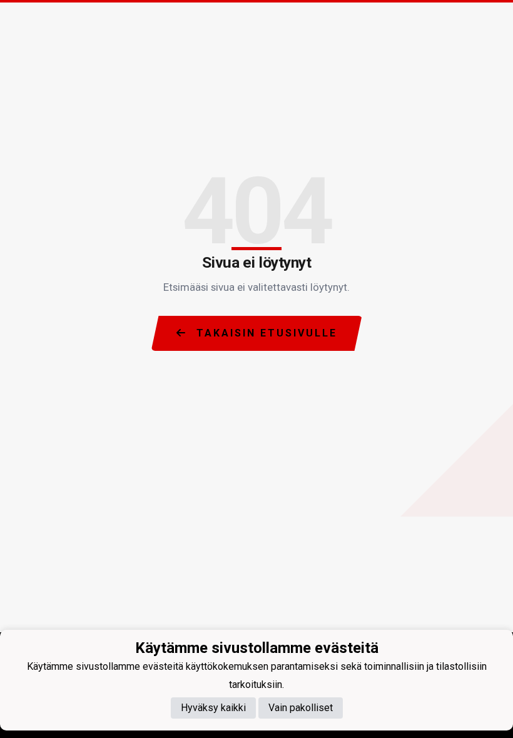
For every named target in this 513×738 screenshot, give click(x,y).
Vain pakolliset (300, 708)
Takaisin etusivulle (264, 333)
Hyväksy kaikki (213, 708)
